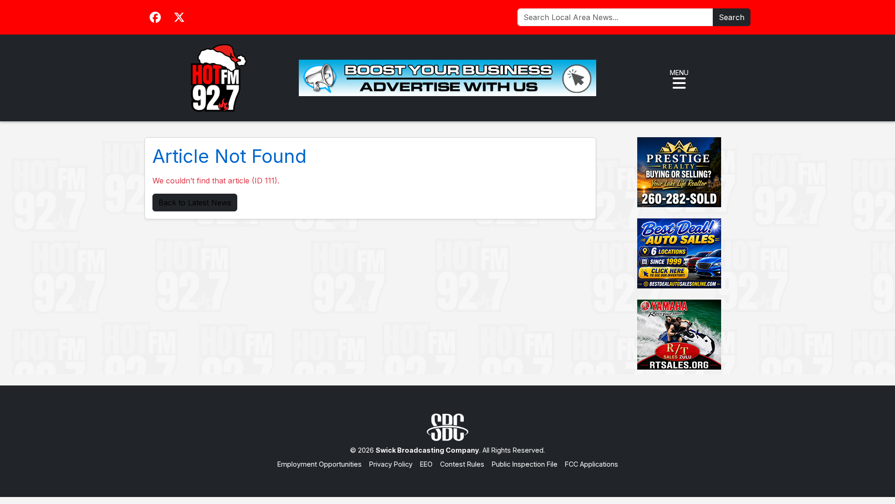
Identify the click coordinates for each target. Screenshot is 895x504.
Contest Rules (462, 464)
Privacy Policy (391, 464)
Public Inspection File (525, 464)
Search (731, 17)
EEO (426, 464)
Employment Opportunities (319, 464)
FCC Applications (591, 464)
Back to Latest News (194, 202)
